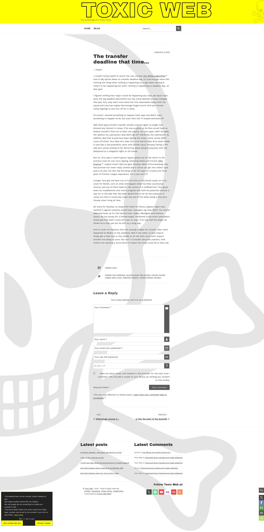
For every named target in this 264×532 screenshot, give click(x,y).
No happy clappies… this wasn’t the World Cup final (101, 452)
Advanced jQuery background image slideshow (164, 458)
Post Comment (159, 387)
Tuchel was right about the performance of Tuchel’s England (104, 463)
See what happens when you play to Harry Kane (99, 473)
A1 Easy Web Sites (104, 494)
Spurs (119, 278)
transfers (157, 278)
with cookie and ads (12, 523)
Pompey (155, 275)
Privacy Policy (106, 491)
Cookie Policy (118, 491)
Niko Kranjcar (145, 275)
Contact (87, 491)
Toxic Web (89, 489)
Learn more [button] (18, 515)
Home (87, 28)
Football (108, 268)
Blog (97, 28)
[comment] (166, 319)
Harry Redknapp (118, 275)
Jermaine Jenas (132, 275)
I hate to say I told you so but (92, 458)
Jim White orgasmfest (154, 76)
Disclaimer (96, 491)
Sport (114, 268)
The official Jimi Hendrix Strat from (156, 452)
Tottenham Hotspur (130, 278)
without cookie (43, 523)
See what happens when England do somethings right (101, 468)
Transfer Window (146, 278)
